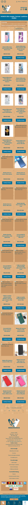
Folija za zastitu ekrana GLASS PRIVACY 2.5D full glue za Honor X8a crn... (7, 298)
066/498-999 (23, 7)
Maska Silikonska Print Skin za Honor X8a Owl (20, 142)
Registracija (24, 1)
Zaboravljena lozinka (14, 478)
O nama (14, 453)
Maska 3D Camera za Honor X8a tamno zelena (21, 330)
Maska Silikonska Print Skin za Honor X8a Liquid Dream (20, 111)
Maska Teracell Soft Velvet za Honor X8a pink (21, 392)
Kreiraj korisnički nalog (14, 476)
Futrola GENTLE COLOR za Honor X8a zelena (7, 267)
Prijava (19, 1)
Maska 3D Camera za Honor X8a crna (7, 361)
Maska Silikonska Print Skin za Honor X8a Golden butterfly (7, 142)
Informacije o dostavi (14, 464)
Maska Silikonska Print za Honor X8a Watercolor (7, 48)
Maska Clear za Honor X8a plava (20, 173)
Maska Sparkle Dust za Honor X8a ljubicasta (7, 236)
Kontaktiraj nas (14, 457)
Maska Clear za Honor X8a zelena (7, 173)
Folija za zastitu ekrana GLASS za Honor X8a (20, 298)
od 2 (14, 410)
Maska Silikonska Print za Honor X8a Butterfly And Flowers (21, 48)
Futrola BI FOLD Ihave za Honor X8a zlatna (7, 330)
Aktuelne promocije (14, 451)
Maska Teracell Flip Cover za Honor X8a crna (21, 361)
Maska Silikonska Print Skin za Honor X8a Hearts (7, 111)
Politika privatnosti (14, 469)
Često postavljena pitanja (14, 455)
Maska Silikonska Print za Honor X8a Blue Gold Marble (21, 79)
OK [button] (14, 499)
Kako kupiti (14, 462)
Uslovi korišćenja (14, 467)
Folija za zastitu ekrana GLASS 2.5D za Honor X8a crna (21, 267)
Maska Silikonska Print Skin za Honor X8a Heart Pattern (7, 79)
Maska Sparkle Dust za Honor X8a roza (21, 205)
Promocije (4, 22)
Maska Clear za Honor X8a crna (7, 204)
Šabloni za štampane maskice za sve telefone (13, 25)
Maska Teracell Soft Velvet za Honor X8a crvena (7, 392)
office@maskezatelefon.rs (16, 441)
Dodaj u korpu (7, 57)
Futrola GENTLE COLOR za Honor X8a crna (21, 236)
